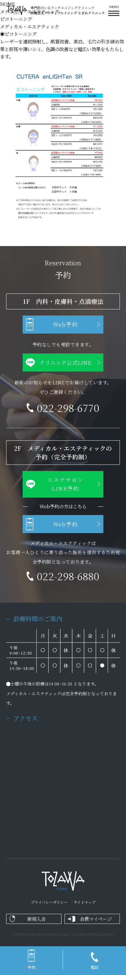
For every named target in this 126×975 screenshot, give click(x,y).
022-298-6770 (68, 407)
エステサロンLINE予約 (65, 484)
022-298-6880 (68, 576)
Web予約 (65, 324)
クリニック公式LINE (65, 362)
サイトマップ (84, 902)
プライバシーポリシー (49, 902)
